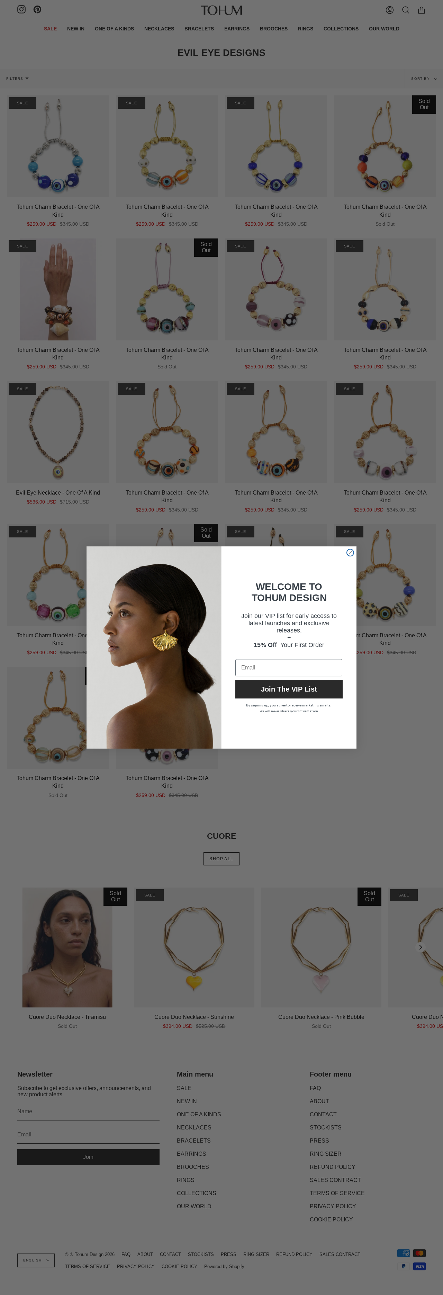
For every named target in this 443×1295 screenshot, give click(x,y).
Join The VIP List (289, 689)
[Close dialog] (350, 552)
